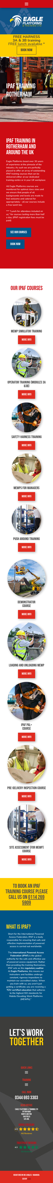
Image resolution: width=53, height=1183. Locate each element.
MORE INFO (26, 339)
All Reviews (26, 1133)
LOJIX (29, 1179)
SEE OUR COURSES (18, 232)
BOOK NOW (26, 50)
